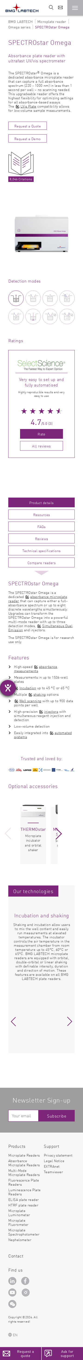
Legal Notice (54, 1160)
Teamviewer (53, 1172)
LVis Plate (28, 106)
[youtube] (13, 1292)
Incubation (27, 687)
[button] (75, 8)
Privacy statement (58, 1155)
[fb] (26, 1281)
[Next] (59, 834)
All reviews (41, 446)
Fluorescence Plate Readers (23, 1182)
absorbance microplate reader (37, 598)
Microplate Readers (24, 1155)
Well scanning (30, 700)
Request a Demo (27, 138)
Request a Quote (27, 126)
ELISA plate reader (23, 1199)
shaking (39, 694)
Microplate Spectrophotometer (23, 1232)
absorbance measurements (35, 668)
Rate (41, 434)
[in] (13, 1281)
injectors (51, 711)
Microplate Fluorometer (18, 1222)
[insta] (26, 1292)
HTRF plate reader (23, 1205)
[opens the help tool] (8, 688)
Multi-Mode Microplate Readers (24, 1172)
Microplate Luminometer (19, 1212)
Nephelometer (19, 1240)
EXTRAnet (51, 1166)
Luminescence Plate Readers (24, 1192)
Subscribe (56, 1116)
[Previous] (8, 834)
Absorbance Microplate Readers (24, 1162)
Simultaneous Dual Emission (40, 627)
